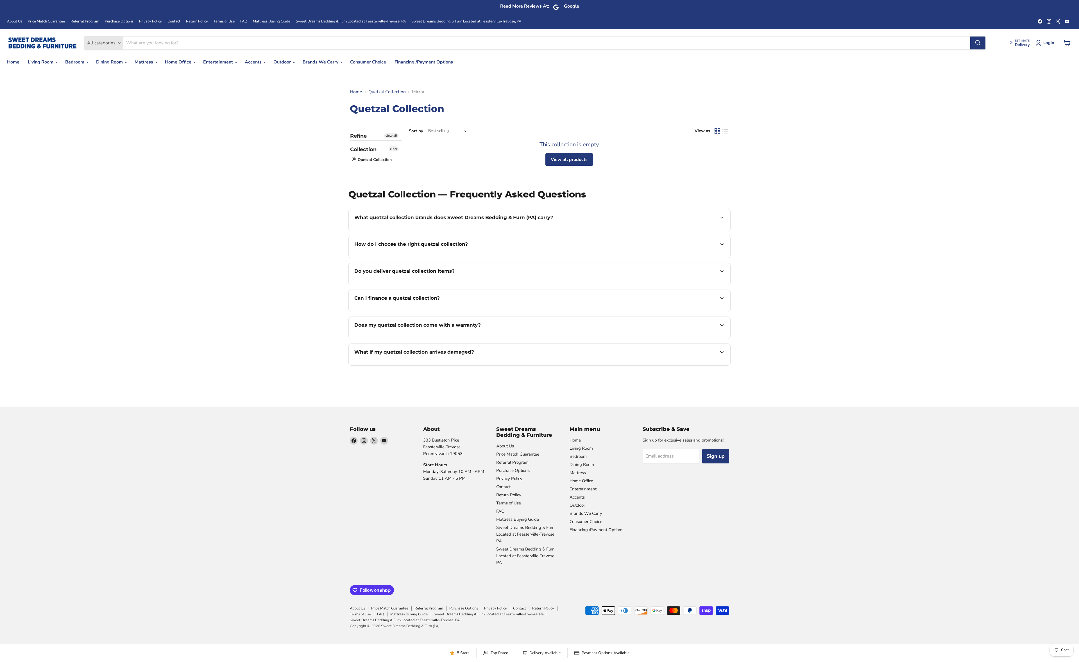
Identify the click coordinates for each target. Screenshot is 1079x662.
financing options (400, 311)
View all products (569, 159)
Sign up (716, 456)
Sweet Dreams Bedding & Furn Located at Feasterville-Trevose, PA (351, 21)
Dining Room (110, 62)
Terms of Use (224, 21)
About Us (14, 21)
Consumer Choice (368, 62)
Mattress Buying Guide (271, 21)
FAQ (243, 21)
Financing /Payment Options (424, 62)
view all (391, 135)
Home (13, 62)
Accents (254, 62)
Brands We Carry (321, 62)
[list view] (725, 131)
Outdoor (282, 62)
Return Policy (197, 21)
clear (393, 149)
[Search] (977, 43)
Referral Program (85, 21)
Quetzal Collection (387, 91)
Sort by (416, 131)
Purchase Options (119, 21)
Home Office (178, 62)
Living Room (41, 62)
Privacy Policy (150, 21)
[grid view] (717, 131)
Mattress (144, 62)
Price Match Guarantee (46, 21)
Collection (363, 149)
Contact (173, 21)
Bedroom (75, 62)
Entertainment (218, 62)
